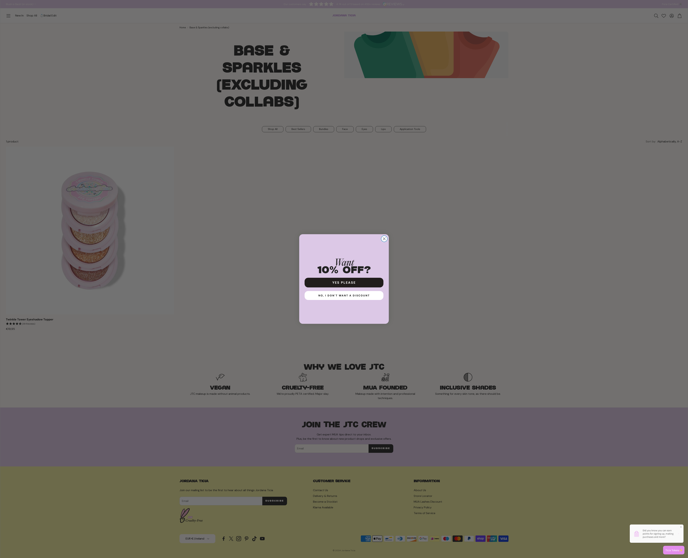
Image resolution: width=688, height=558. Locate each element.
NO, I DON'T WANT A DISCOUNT (344, 295)
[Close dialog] (384, 239)
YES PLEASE (344, 282)
